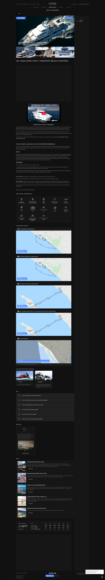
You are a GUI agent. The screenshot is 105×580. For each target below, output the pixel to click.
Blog (34, 4)
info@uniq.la (74, 4)
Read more (30, 479)
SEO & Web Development (82, 574)
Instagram (52, 573)
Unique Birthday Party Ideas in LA (37, 496)
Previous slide (31, 7)
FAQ (17, 4)
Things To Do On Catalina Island (36, 508)
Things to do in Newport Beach (36, 485)
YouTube (54, 573)
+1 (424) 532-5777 (83, 4)
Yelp (55, 573)
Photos (29, 4)
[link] (36, 7)
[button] (18, 52)
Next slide (74, 7)
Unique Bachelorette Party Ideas (37, 473)
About (20, 4)
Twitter (51, 573)
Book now (69, 18)
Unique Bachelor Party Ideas (35, 461)
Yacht (19, 13)
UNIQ (52, 3)
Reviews (25, 4)
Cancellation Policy (19, 578)
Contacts (38, 4)
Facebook (49, 573)
